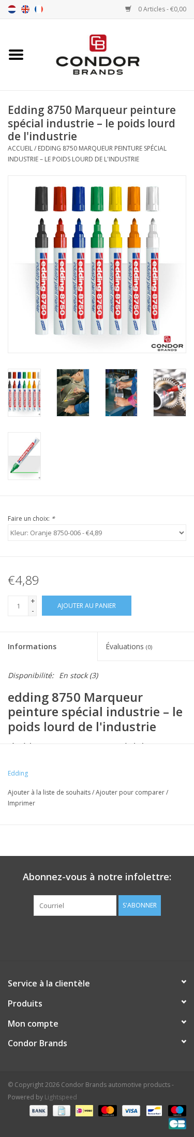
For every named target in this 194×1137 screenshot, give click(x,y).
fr (39, 9)
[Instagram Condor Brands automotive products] (106, 937)
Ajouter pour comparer (131, 792)
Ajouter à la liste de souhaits (49, 792)
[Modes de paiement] (37, 1110)
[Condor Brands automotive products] (113, 54)
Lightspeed (60, 1097)
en (25, 9)
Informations (32, 646)
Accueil (20, 148)
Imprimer (21, 803)
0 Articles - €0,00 (161, 9)
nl (12, 9)
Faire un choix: (31, 518)
